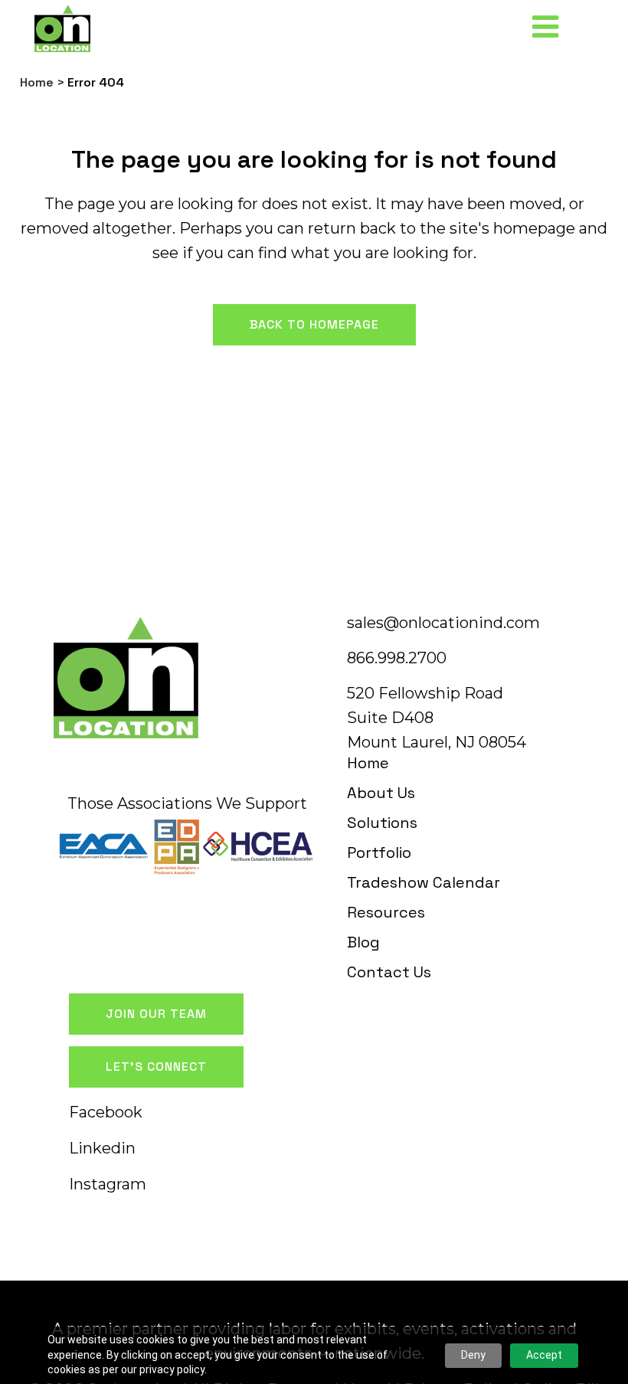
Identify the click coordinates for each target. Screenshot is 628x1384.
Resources (386, 912)
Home (37, 82)
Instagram (107, 1184)
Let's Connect (156, 1066)
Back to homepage (314, 324)
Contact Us (389, 972)
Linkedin (102, 1148)
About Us (381, 792)
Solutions (382, 822)
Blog (363, 942)
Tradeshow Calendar (423, 882)
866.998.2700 (396, 658)
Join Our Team (156, 1014)
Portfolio (379, 852)
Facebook (105, 1112)
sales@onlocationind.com (443, 622)
